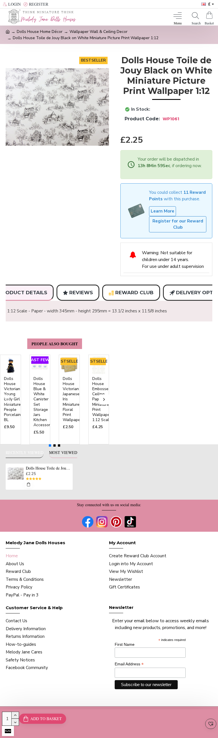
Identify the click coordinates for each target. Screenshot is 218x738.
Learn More (162, 211)
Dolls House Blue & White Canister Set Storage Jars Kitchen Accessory (42, 402)
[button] (5, 400)
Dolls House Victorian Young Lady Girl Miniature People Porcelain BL (12, 399)
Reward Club (134, 292)
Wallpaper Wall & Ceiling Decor (98, 31)
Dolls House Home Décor (39, 31)
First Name (125, 644)
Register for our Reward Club (177, 224)
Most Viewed (63, 452)
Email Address (129, 664)
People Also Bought (55, 344)
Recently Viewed (24, 452)
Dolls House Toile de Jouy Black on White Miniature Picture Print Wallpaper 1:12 (48, 468)
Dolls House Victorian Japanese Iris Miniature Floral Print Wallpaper (72, 399)
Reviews (81, 292)
